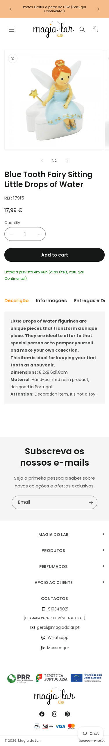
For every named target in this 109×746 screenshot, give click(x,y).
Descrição (16, 300)
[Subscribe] (90, 502)
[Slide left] (41, 160)
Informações (51, 300)
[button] (11, 29)
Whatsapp (58, 637)
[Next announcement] (98, 9)
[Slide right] (67, 160)
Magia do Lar (29, 740)
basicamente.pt (92, 740)
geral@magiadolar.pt (58, 627)
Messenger (58, 648)
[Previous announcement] (10, 9)
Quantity (12, 222)
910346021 (58, 609)
